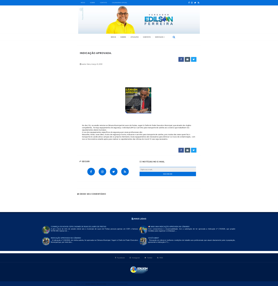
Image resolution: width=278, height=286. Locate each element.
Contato (103, 2)
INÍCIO (113, 37)
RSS (161, 258)
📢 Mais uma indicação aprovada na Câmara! (168, 226)
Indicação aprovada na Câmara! (66, 238)
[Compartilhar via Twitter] (193, 59)
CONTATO (147, 37)
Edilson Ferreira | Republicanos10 (96, 284)
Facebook (121, 258)
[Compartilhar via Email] (187, 59)
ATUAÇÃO (135, 37)
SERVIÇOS (159, 37)
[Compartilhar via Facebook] (181, 59)
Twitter (149, 258)
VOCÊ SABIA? (153, 238)
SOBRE (92, 2)
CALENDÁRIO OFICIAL (119, 2)
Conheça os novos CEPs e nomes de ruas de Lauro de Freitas (78, 226)
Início (83, 2)
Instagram (135, 258)
